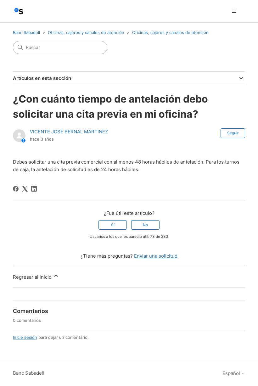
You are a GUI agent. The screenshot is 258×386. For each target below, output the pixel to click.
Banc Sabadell (26, 32)
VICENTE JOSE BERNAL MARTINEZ (69, 132)
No (145, 224)
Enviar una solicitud (155, 256)
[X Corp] (25, 189)
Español (231, 373)
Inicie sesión (25, 337)
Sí (113, 224)
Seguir (232, 133)
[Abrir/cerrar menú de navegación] (234, 11)
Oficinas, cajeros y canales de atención (86, 32)
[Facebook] (16, 189)
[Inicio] (19, 11)
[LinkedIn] (34, 189)
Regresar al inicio (33, 277)
